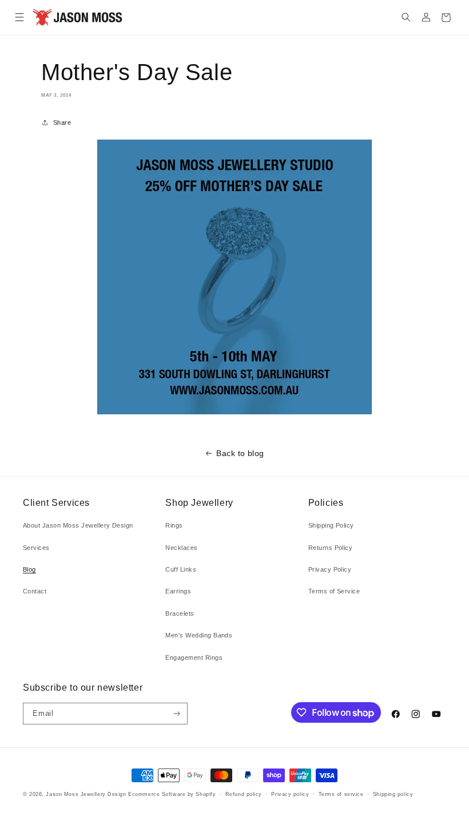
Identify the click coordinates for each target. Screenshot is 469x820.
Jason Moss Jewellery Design (86, 794)
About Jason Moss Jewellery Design (78, 525)
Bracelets (179, 613)
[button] (19, 17)
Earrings (178, 591)
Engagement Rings (193, 657)
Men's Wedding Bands (198, 635)
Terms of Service (334, 591)
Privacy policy (290, 794)
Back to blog (240, 453)
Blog (29, 569)
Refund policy (243, 794)
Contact (34, 591)
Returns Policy (330, 547)
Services (36, 547)
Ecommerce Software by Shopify (172, 794)
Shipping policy (393, 794)
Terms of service (341, 794)
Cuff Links (180, 569)
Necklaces (181, 547)
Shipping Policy (331, 525)
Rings (173, 525)
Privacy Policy (330, 569)
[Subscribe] (177, 713)
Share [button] (62, 122)
